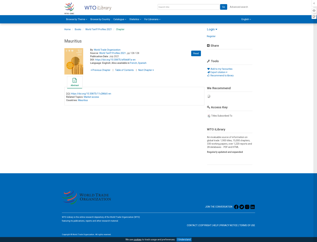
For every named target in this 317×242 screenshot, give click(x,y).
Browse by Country (100, 19)
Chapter (120, 29)
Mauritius (83, 100)
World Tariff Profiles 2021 (98, 29)
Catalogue (119, 19)
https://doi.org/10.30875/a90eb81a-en (115, 59)
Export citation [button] (218, 72)
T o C (124, 70)
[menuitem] (77, 19)
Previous (101, 70)
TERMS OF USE (247, 225)
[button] (74, 83)
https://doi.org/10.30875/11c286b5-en (91, 93)
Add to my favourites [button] (221, 69)
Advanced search (239, 7)
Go (223, 7)
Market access (91, 97)
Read (196, 53)
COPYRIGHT (205, 225)
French (133, 63)
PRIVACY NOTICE (229, 225)
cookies (137, 239)
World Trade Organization (107, 49)
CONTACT (192, 225)
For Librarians (151, 19)
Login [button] (211, 29)
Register (211, 36)
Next (145, 70)
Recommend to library (222, 75)
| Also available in (120, 63)
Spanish (142, 63)
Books (78, 29)
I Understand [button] (184, 239)
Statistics (134, 19)
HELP (215, 225)
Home (67, 29)
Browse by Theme (76, 19)
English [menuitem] (245, 19)
